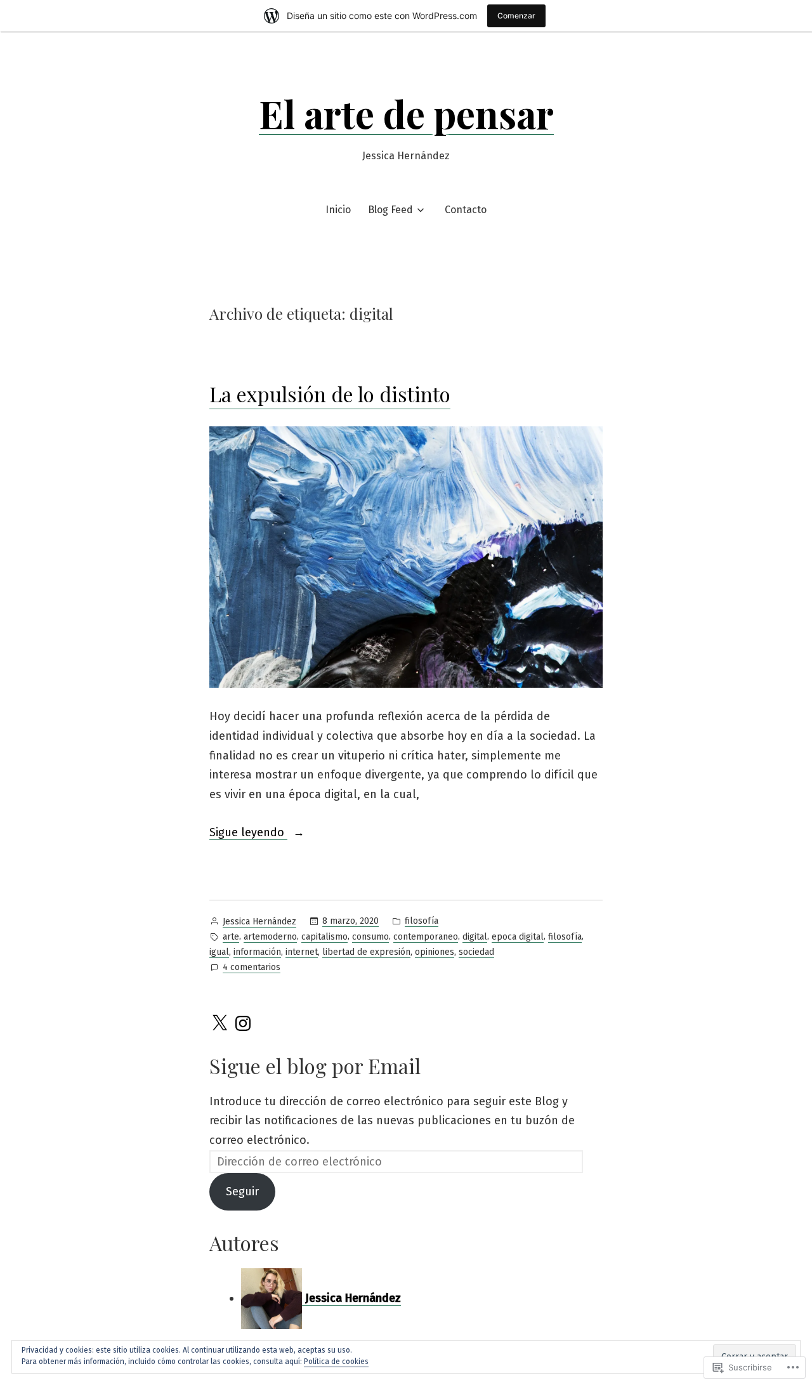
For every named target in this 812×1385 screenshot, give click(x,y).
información (257, 952)
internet (301, 952)
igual (219, 952)
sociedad (476, 952)
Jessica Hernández (259, 921)
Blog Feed (390, 210)
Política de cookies (336, 1361)
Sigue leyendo (248, 834)
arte (231, 936)
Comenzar (516, 15)
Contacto (466, 210)
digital (474, 936)
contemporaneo (425, 936)
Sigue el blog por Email (315, 1065)
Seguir (242, 1191)
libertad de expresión (366, 952)
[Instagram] (243, 1023)
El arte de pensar (406, 113)
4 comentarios (251, 968)
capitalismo (324, 936)
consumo (370, 936)
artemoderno (270, 936)
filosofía (421, 921)
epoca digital (518, 936)
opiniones (434, 952)
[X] (219, 1023)
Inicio (338, 210)
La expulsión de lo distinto (329, 393)
